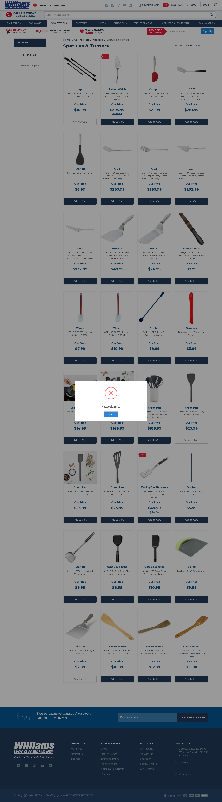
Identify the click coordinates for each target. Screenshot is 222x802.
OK (111, 414)
